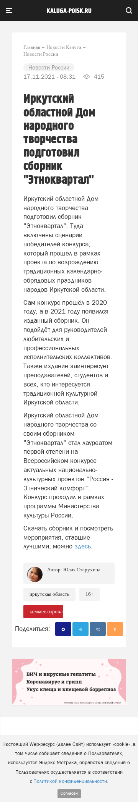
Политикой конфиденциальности (70, 781)
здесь (82, 546)
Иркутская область (49, 594)
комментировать (46, 611)
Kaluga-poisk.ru (69, 11)
